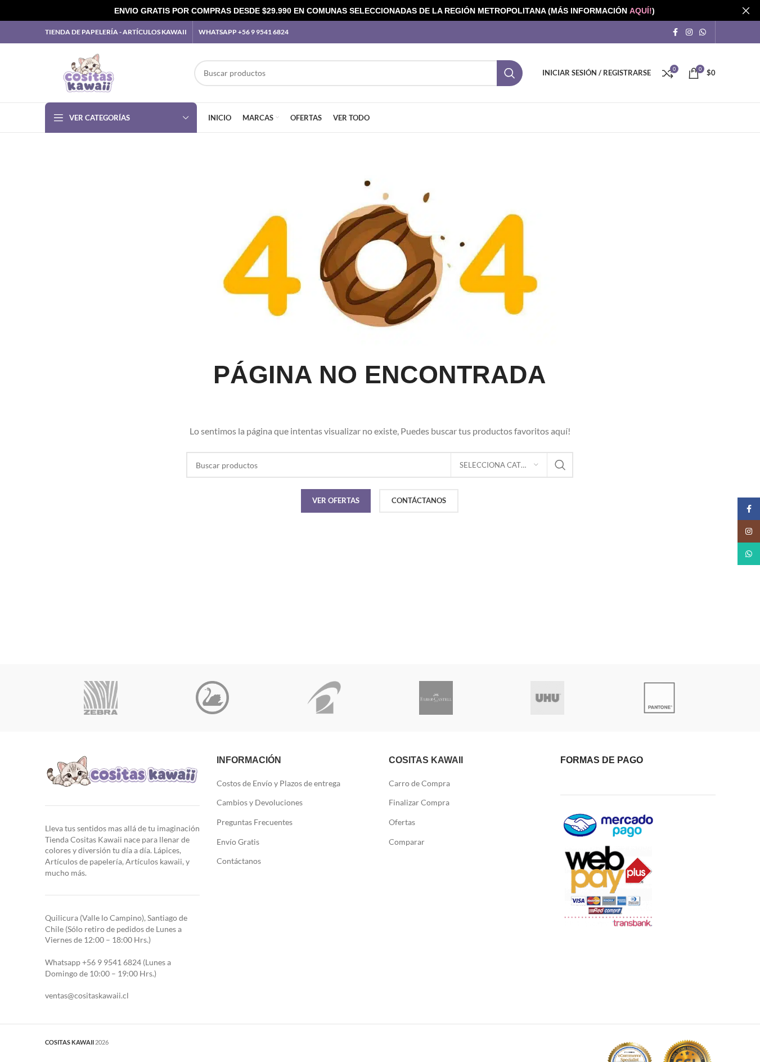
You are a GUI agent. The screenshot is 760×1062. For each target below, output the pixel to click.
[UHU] (548, 698)
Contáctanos (239, 861)
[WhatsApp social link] (702, 32)
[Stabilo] (212, 698)
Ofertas (402, 822)
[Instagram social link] (689, 32)
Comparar (407, 841)
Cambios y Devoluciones (260, 802)
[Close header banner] (746, 10)
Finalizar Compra (419, 802)
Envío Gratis (238, 841)
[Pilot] (324, 698)
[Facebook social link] (675, 32)
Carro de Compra (419, 783)
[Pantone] (660, 698)
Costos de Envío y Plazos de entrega (278, 783)
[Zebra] (101, 698)
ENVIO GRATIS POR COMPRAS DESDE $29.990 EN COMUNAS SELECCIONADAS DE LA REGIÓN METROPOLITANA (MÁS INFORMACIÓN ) (384, 10)
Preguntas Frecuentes (255, 822)
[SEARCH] (510, 73)
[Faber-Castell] (436, 698)
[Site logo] (88, 72)
